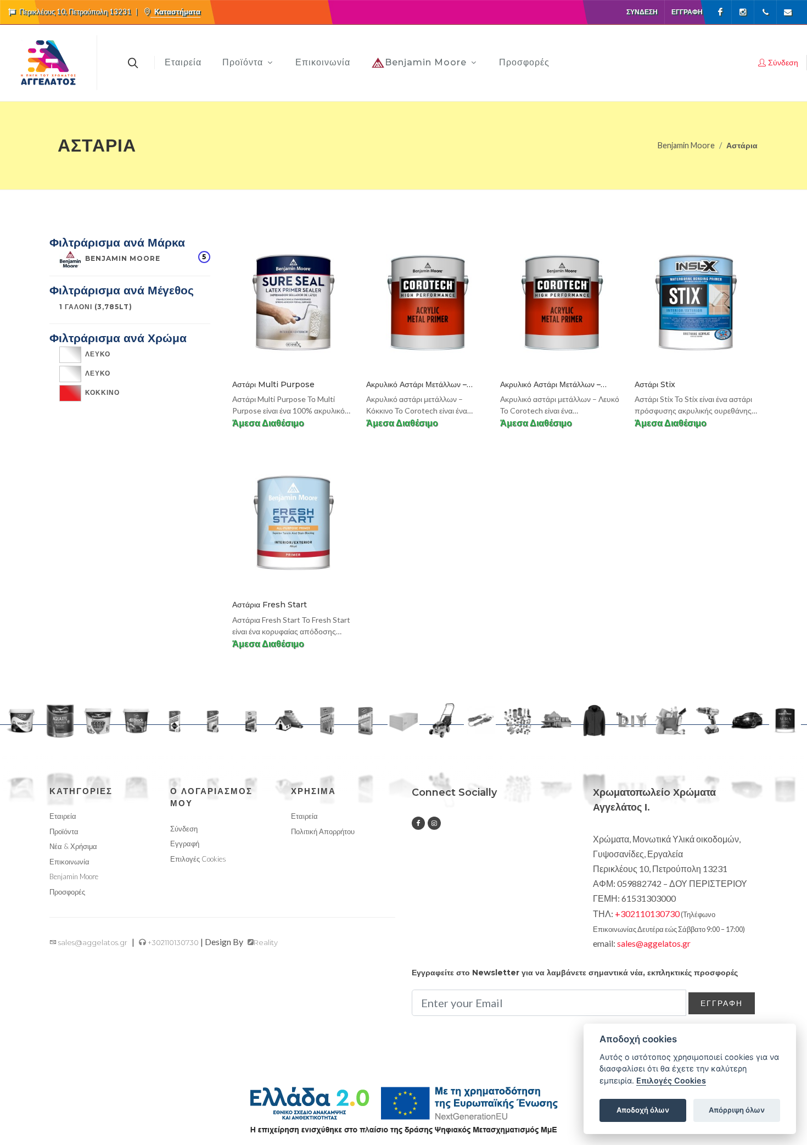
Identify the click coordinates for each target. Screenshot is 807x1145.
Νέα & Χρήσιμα (73, 846)
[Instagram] (743, 12)
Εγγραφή (687, 12)
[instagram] (434, 823)
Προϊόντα (64, 831)
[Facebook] (720, 12)
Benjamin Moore (686, 145)
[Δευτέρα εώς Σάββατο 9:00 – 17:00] (765, 12)
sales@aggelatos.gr (92, 942)
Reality (266, 942)
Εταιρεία (62, 816)
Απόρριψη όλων (737, 1109)
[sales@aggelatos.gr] (788, 12)
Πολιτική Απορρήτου (323, 831)
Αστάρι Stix (655, 384)
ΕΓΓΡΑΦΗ (721, 1003)
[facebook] (418, 823)
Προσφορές (67, 891)
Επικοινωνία (69, 861)
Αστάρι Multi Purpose (273, 384)
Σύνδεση (642, 12)
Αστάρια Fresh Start (269, 605)
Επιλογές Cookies (671, 1080)
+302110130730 (172, 942)
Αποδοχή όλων (643, 1109)
